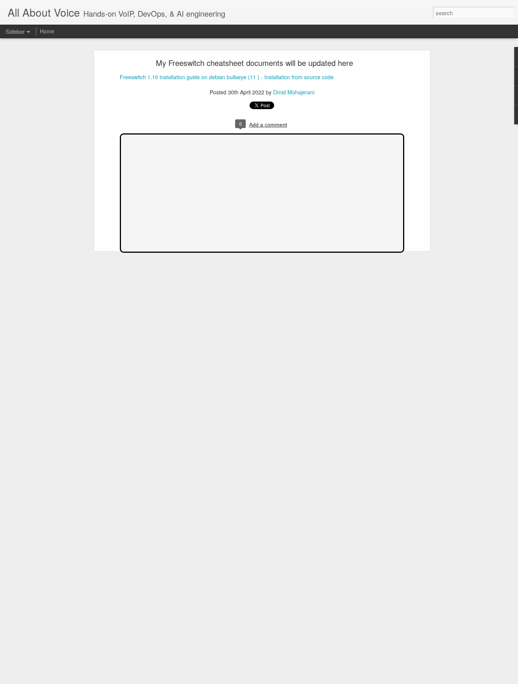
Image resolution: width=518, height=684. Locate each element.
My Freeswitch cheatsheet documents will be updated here (254, 62)
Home (47, 31)
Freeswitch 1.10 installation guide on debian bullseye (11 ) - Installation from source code (227, 77)
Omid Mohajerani (293, 92)
